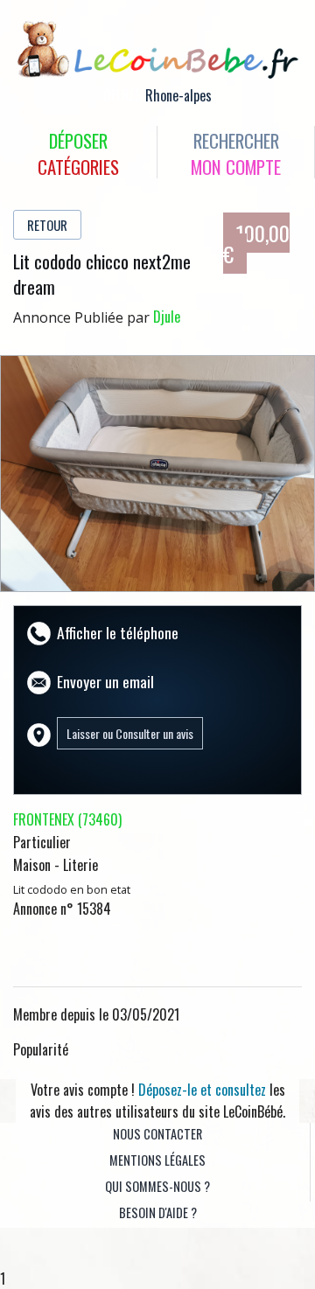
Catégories (78, 166)
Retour (47, 224)
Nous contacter (157, 1134)
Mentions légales (157, 1160)
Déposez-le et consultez (202, 1089)
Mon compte (236, 166)
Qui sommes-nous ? (157, 1186)
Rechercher (236, 140)
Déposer (78, 140)
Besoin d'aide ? (158, 1212)
